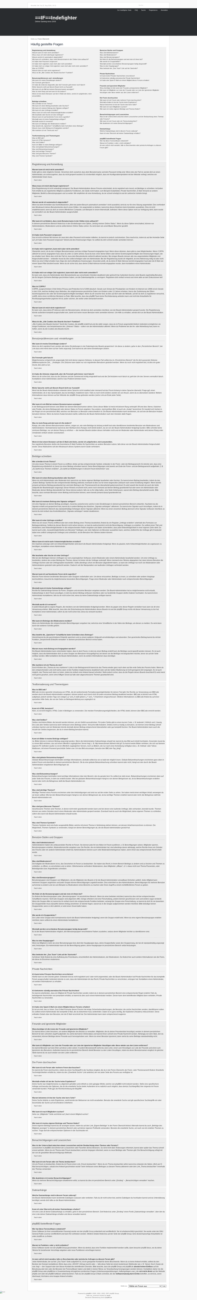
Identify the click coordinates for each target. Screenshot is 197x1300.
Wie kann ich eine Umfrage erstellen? (45, 110)
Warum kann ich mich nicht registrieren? (46, 70)
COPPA (161, 251)
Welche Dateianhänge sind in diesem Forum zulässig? (119, 131)
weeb (108, 1295)
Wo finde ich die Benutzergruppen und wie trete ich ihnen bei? (121, 59)
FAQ (136, 10)
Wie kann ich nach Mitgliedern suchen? (113, 107)
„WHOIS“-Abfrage (79, 1264)
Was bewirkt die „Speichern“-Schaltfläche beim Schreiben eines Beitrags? (58, 126)
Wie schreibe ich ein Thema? (42, 103)
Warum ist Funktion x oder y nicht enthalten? (115, 143)
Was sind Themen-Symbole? (42, 156)
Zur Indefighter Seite (124, 10)
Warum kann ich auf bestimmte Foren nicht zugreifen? (51, 117)
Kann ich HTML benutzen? (41, 140)
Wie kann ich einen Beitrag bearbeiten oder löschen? (50, 106)
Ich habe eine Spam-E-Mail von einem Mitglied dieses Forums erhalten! (124, 80)
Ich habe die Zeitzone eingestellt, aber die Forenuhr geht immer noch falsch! (58, 85)
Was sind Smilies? (38, 142)
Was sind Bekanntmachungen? (43, 149)
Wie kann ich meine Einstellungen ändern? (47, 80)
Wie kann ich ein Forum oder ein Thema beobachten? (118, 121)
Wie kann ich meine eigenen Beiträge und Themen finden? (120, 109)
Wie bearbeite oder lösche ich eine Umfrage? (47, 115)
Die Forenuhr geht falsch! (41, 82)
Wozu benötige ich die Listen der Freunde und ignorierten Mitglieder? (124, 88)
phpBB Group (88, 1231)
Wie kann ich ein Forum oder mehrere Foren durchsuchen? (120, 100)
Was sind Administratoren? (109, 53)
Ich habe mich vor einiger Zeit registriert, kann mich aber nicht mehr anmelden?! (60, 66)
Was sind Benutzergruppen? (110, 57)
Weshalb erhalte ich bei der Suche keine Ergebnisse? (118, 102)
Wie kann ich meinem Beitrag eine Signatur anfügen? (50, 108)
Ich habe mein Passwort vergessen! (44, 61)
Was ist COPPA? (38, 68)
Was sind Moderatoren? (108, 55)
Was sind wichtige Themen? (42, 151)
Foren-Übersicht (43, 39)
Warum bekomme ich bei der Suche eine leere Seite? (118, 104)
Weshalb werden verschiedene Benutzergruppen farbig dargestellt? (123, 64)
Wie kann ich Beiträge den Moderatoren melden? (49, 124)
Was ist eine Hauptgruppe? (109, 66)
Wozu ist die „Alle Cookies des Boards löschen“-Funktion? (52, 73)
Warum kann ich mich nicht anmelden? (45, 53)
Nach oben (38, 180)
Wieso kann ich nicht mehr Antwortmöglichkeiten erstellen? (52, 112)
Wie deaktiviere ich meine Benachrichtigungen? (116, 123)
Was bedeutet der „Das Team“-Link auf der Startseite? (119, 68)
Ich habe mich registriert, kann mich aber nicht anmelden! (52, 64)
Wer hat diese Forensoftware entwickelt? (114, 141)
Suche (143, 10)
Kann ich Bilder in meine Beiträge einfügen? (47, 145)
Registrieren (153, 10)
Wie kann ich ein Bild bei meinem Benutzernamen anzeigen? (53, 89)
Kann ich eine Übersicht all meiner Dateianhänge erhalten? (120, 133)
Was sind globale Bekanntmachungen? (45, 147)
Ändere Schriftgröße (164, 39)
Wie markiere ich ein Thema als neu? (45, 130)
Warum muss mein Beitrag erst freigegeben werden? (50, 128)
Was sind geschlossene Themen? (44, 153)
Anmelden (164, 10)
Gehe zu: (124, 1286)
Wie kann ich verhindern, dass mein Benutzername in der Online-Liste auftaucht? (60, 59)
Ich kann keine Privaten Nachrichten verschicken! (117, 76)
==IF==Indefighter (56, 17)
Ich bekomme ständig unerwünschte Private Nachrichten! (120, 78)
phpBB (88, 1293)
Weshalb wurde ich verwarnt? (42, 121)
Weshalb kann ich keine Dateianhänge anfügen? (49, 119)
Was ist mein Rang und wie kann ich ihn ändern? (49, 91)
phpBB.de (40, 1236)
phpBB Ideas (146, 1248)
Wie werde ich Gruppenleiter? (110, 61)
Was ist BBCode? (38, 138)
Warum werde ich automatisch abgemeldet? (47, 57)
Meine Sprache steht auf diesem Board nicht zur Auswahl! (52, 87)
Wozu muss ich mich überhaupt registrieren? (47, 55)
